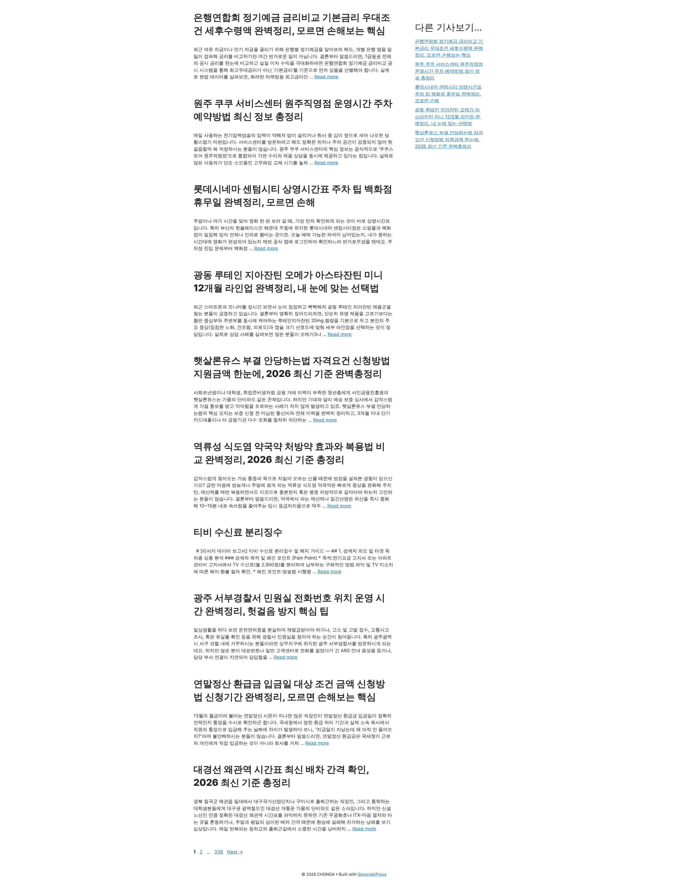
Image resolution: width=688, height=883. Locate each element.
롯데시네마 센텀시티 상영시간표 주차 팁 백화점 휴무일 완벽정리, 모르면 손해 (448, 93)
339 (219, 852)
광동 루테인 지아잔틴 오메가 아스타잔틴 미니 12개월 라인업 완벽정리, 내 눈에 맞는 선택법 (447, 116)
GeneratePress (372, 874)
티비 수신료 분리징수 (238, 531)
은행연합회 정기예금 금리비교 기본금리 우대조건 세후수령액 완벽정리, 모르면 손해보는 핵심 (449, 48)
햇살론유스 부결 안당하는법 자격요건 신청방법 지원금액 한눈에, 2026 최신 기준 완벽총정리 (449, 139)
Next (235, 852)
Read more (326, 76)
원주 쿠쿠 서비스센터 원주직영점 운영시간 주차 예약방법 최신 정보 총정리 (449, 71)
